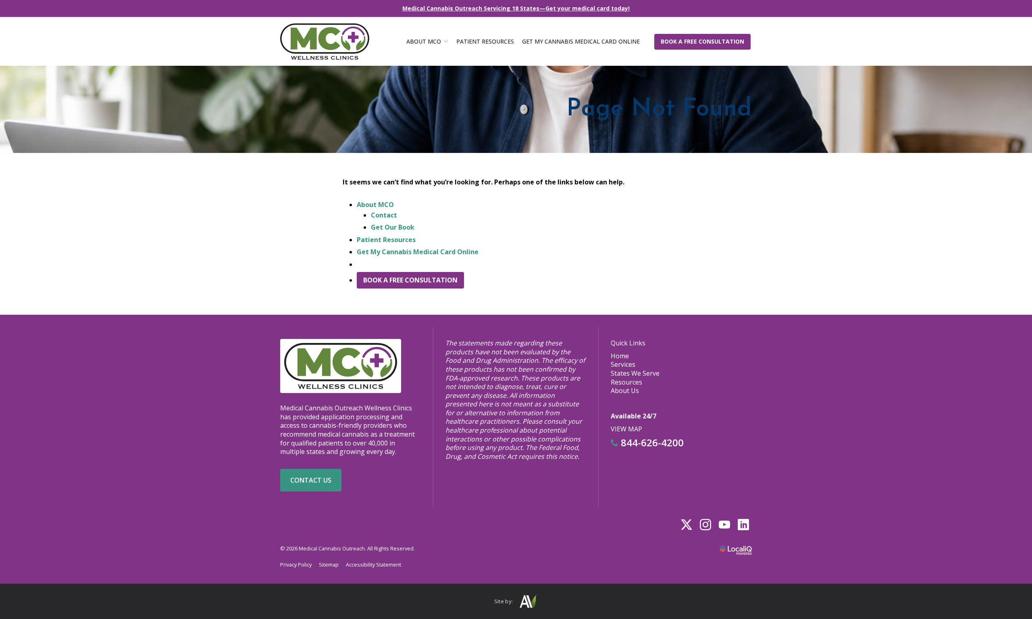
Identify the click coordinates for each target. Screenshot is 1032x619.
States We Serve (635, 373)
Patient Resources (485, 41)
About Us (625, 390)
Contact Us (310, 480)
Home (620, 355)
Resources (626, 382)
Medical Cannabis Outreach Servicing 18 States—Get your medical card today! (516, 8)
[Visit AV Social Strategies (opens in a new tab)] (528, 601)
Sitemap (329, 564)
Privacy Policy (296, 564)
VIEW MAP (626, 429)
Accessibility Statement (373, 564)
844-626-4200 (651, 442)
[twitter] (686, 524)
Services (623, 364)
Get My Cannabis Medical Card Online (581, 41)
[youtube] (724, 524)
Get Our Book (392, 227)
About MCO (423, 41)
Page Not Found (659, 109)
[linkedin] (743, 524)
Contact (384, 215)
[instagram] (705, 524)
